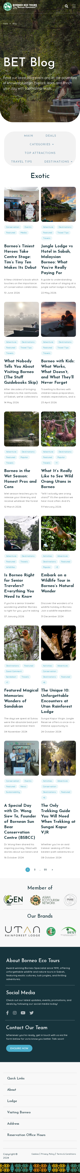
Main (28, 135)
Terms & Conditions (66, 1154)
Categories (40, 144)
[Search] (66, 7)
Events (28, 227)
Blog (14, 23)
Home (5, 23)
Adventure (48, 227)
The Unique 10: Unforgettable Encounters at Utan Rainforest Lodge (56, 701)
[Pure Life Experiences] (70, 899)
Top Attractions (40, 153)
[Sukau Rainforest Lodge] (51, 931)
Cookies (35, 1154)
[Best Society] (68, 931)
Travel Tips (21, 161)
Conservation (12, 227)
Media (24, 232)
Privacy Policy (48, 1154)
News (23, 786)
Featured (10, 232)
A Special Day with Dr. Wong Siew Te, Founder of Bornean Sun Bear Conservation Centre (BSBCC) (20, 822)
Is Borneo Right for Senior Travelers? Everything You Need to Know (19, 586)
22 (45, 869)
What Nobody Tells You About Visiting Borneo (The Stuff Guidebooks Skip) (21, 372)
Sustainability (13, 792)
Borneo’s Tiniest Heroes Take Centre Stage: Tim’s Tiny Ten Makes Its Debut (20, 257)
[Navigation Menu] (74, 6)
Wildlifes (10, 567)
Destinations (56, 161)
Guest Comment (14, 671)
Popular (24, 457)
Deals (51, 135)
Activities (47, 556)
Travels (46, 238)
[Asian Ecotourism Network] (44, 899)
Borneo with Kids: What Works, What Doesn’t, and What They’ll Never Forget (57, 372)
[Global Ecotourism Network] (13, 899)
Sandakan (11, 676)
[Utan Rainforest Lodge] (22, 931)
